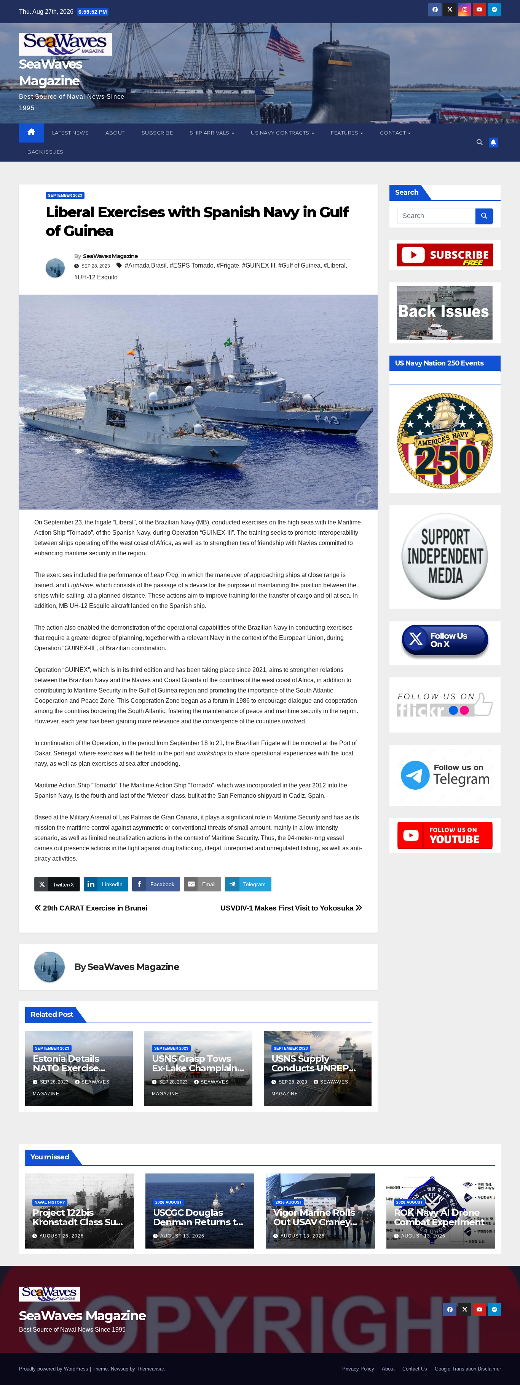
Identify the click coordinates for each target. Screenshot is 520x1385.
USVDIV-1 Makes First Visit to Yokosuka (287, 908)
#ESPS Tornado (192, 265)
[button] (480, 142)
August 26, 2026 (62, 1236)
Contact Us (414, 1369)
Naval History (50, 1202)
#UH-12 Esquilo (96, 277)
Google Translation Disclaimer (468, 1369)
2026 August (168, 1202)
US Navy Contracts (281, 133)
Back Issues (45, 152)
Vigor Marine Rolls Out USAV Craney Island (313, 1222)
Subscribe (157, 133)
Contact (393, 133)
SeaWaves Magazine (110, 256)
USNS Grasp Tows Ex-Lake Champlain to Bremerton (194, 1068)
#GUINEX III (258, 265)
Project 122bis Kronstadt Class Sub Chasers (77, 1222)
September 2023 (65, 195)
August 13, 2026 (182, 1236)
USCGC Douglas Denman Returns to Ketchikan (197, 1222)
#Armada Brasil (146, 265)
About (115, 133)
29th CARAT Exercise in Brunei (94, 908)
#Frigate (228, 265)
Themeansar (150, 1369)
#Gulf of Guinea (299, 265)
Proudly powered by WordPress (54, 1369)
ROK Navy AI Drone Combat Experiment (439, 1217)
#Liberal (335, 265)
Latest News (70, 133)
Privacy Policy (358, 1369)
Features (345, 133)
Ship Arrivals (210, 133)
